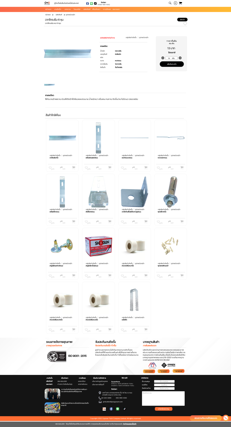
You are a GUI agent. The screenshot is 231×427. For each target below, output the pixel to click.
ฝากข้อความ (163, 408)
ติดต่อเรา (114, 389)
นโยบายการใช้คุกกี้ (98, 384)
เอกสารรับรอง (82, 384)
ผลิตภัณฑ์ (49, 381)
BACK (182, 19)
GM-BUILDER (62, 381)
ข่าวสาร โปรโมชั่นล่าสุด (65, 384)
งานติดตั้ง (49, 378)
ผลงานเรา (49, 384)
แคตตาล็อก (81, 381)
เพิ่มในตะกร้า (171, 64)
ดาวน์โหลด (82, 378)
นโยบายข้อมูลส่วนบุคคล (100, 381)
